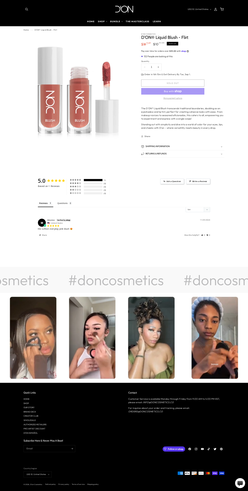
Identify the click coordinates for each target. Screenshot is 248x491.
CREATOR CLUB (31, 416)
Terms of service (78, 484)
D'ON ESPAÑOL (31, 433)
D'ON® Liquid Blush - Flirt (46, 30)
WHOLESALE (30, 420)
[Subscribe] (72, 448)
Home (26, 30)
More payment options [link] (172, 98)
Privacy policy (63, 484)
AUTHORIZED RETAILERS (35, 424)
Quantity (145, 61)
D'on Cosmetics (36, 484)
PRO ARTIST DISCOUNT (34, 428)
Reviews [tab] (43, 203)
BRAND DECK (30, 411)
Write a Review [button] (199, 181)
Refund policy (50, 484)
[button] (27, 9)
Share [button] (147, 136)
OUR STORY (29, 407)
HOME (26, 399)
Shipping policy (93, 484)
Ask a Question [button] (173, 181)
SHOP (26, 403)
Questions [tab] (62, 203)
